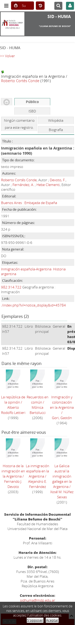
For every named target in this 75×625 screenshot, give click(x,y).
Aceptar (52, 620)
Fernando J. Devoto (13, 484)
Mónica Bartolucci (38, 410)
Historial (40, 6)
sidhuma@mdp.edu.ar (37, 600)
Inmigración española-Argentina (26, 269)
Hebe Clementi (48, 184)
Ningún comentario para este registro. (19, 124)
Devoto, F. (58, 180)
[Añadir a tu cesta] (6, 101)
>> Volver (7, 56)
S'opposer (35, 620)
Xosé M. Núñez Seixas (62, 494)
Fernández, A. (23, 184)
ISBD (32, 111)
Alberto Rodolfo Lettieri (13, 410)
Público (32, 101)
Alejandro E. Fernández (37, 484)
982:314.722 (11, 287)
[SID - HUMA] (12, 24)
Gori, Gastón (62, 417)
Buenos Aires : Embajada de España (29, 202)
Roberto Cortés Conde (20, 80)
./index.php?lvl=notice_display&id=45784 (33, 305)
